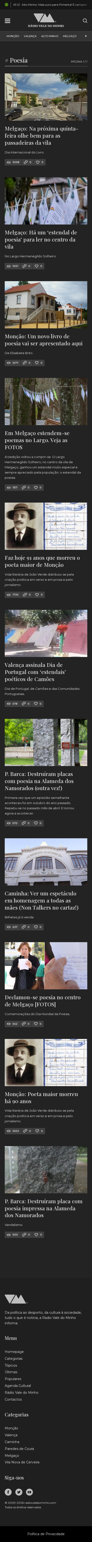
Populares (13, 1379)
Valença (30, 36)
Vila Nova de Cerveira (22, 1462)
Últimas (11, 1372)
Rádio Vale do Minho (21, 1392)
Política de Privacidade (46, 1534)
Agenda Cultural (18, 1386)
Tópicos (11, 1365)
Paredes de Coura (19, 1449)
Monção (13, 36)
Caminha (12, 1442)
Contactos (13, 1399)
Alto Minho (49, 36)
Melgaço (69, 36)
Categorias (13, 1358)
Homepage (14, 1352)
